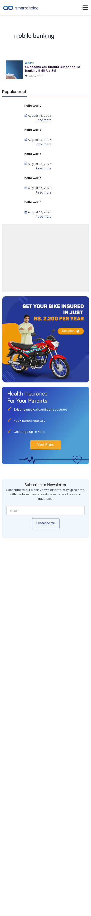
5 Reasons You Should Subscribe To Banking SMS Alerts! (52, 68)
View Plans (45, 444)
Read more (43, 120)
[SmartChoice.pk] (20, 7)
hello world (32, 105)
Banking (29, 62)
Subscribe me (45, 523)
